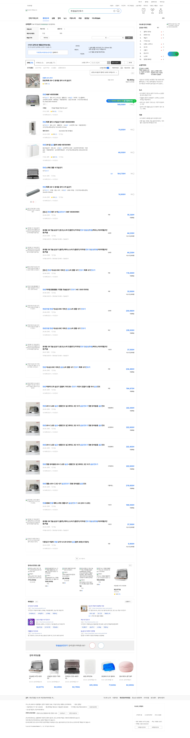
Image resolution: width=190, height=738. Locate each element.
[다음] (163, 28)
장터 (59, 18)
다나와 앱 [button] (29, 5)
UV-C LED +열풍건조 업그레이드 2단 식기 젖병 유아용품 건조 (74, 406)
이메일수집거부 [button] (142, 727)
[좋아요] (101, 645)
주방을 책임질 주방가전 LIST (59, 108)
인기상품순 (30, 68)
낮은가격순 (38, 68)
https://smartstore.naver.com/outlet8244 (96, 633)
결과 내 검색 (115, 62)
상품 (53, 18)
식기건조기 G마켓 (33, 606)
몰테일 (146, 2)
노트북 (145, 56)
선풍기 (145, 50)
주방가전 (42, 29)
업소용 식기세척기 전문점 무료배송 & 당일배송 (92, 635)
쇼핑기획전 (138, 5)
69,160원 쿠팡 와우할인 (62, 131)
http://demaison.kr (37, 633)
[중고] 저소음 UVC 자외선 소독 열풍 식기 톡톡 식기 (69, 270)
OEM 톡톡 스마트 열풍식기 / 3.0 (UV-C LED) (66, 503)
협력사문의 (161, 698)
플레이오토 (154, 2)
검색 (129, 37)
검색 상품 (50, 63)
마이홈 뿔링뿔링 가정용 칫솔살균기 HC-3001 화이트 (66, 290)
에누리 (140, 2)
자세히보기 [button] (62, 713)
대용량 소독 (107, 613)
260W (50, 99)
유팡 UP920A (87, 676)
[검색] (118, 11)
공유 (163, 18)
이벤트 (151, 5)
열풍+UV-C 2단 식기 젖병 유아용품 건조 (64, 484)
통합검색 (46, 18)
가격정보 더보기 (126, 104)
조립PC (117, 5)
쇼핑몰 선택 (85, 62)
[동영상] (37, 169)
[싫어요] (92, 645)
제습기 (145, 38)
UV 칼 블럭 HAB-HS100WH (56, 145)
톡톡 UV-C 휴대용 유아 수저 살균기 (57, 187)
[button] (143, 11)
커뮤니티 (145, 5)
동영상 (87, 18)
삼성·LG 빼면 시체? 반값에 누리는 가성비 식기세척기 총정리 (157, 72)
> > (56, 239)
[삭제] (114, 11)
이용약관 (115, 698)
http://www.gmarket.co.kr (39, 608)
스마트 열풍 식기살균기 (52, 168)
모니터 (145, 47)
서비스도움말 (158, 715)
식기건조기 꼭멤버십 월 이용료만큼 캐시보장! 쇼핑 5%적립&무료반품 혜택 (99, 624)
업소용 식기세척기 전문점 (88, 631)
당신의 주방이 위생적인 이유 (96, 606)
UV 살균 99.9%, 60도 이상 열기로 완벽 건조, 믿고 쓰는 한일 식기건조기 (107, 610)
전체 (30, 63)
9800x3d (147, 35)
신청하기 (127, 601)
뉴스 (65, 18)
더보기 (161, 5)
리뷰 (80, 18)
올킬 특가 (92, 627)
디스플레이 (82, 97)
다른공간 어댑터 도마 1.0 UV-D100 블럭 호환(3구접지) (66, 542)
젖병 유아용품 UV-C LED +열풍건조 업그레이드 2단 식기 (70, 464)
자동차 (111, 5)
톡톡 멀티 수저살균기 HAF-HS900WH (59, 122)
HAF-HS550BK (50, 94)
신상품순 (53, 68)
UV (70, 97)
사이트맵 (146, 698)
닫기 (44, 104)
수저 (57, 97)
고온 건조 (99, 613)
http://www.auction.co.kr (91, 622)
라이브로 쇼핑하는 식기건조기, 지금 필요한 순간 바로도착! (50, 624)
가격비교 (39, 63)
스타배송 (48, 613)
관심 (61, 111)
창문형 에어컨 (147, 59)
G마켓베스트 (32, 613)
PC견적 (123, 5)
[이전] (161, 28)
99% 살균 (92, 613)
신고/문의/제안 (148, 715)
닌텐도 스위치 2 (148, 44)
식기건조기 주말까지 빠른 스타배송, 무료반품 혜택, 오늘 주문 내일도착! (45, 610)
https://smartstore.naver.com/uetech (102, 608)
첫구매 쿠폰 (47, 627)
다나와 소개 (107, 698)
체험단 (156, 5)
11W (76, 125)
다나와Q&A (96, 18)
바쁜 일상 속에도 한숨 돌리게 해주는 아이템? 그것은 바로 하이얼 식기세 (152, 122)
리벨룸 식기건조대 (33, 631)
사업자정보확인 (93, 707)
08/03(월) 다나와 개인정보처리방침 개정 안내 (43, 698)
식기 (46, 97)
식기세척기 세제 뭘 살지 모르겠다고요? (150, 118)
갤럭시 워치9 (147, 32)
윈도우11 (146, 53)
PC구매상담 (131, 5)
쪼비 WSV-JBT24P (125, 676)
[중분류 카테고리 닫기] (46, 29)
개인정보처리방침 (125, 698)
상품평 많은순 (62, 68)
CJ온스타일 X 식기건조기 (43, 620)
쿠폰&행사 (55, 627)
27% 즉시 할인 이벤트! (96, 616)
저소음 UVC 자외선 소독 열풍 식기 (64, 309)
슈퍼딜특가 (40, 613)
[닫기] (116, 72)
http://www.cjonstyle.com (46, 622)
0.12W (70, 148)
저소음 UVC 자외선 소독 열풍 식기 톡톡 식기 (66, 367)
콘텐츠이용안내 (73, 713)
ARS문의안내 (155, 727)
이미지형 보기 (125, 62)
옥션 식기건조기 (85, 620)
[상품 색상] (31, 202)
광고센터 (153, 698)
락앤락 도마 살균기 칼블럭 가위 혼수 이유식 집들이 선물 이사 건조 (71, 387)
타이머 (75, 97)
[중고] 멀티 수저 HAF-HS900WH (61, 212)
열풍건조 (64, 97)
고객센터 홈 (139, 715)
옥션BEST (84, 627)
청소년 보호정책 (137, 698)
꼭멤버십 (55, 613)
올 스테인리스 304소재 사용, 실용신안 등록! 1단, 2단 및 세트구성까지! (46, 635)
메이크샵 (162, 2)
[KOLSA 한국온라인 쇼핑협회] (30, 731)
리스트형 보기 (122, 62)
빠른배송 (46, 37)
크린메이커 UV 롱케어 (108, 676)
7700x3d (147, 41)
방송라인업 (39, 627)
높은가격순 (46, 68)
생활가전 (59, 29)
